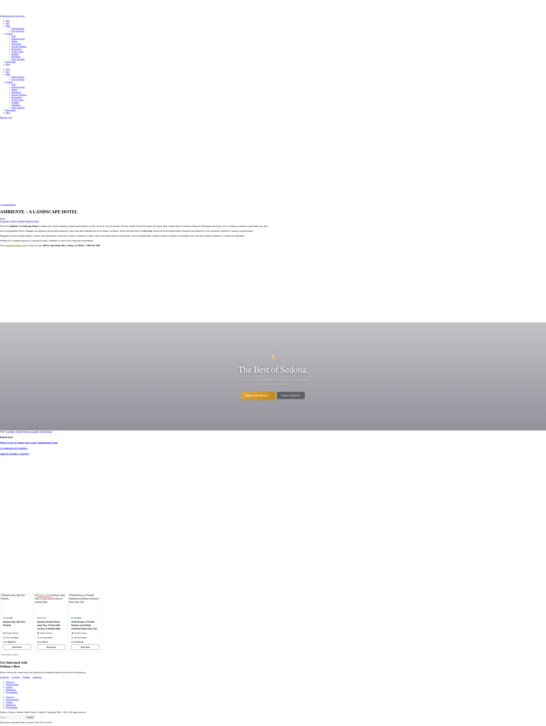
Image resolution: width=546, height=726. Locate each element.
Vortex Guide (17, 51)
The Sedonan (12, 692)
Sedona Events (18, 39)
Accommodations (8, 205)
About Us (10, 682)
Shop (8, 26)
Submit (30, 717)
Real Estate (11, 62)
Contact (9, 687)
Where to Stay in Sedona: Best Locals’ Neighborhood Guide (29, 443)
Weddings (15, 57)
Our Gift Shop (17, 31)
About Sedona (12, 684)
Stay (8, 23)
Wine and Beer (18, 59)
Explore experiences (291, 395)
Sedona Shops (17, 28)
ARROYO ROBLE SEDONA (14, 454)
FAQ (13, 36)
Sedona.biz (11, 690)
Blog (8, 64)
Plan (8, 21)
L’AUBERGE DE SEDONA (14, 448)
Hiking (14, 41)
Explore (9, 33)
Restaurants (16, 49)
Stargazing (16, 44)
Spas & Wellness (18, 46)
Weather (15, 54)
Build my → (258, 395)
